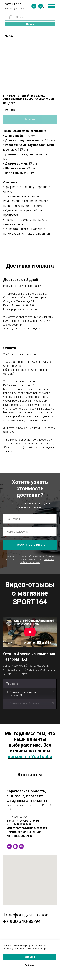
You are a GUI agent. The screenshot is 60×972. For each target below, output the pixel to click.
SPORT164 (13, 4)
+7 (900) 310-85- (15, 8)
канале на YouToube (30, 756)
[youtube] (21, 846)
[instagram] (15, 846)
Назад (9, 35)
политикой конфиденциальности (37, 560)
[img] (34, 6)
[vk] (9, 846)
